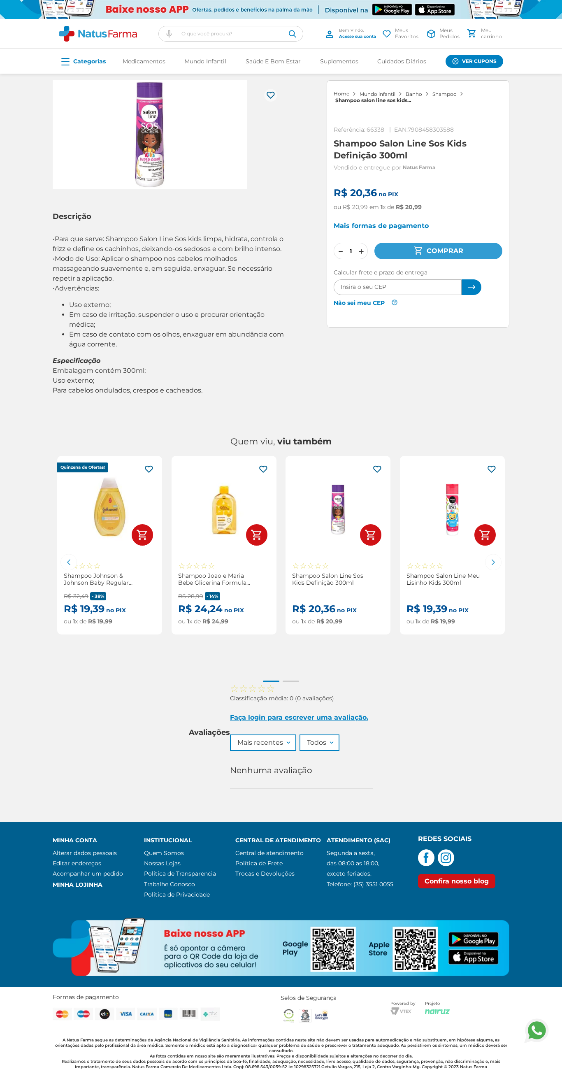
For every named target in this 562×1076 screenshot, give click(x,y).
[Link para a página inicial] (341, 94)
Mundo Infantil (377, 94)
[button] (169, 34)
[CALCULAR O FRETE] (471, 287)
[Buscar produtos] (292, 33)
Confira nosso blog (457, 881)
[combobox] (230, 34)
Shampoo (444, 94)
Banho (414, 94)
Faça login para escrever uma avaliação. (299, 717)
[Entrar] (352, 34)
